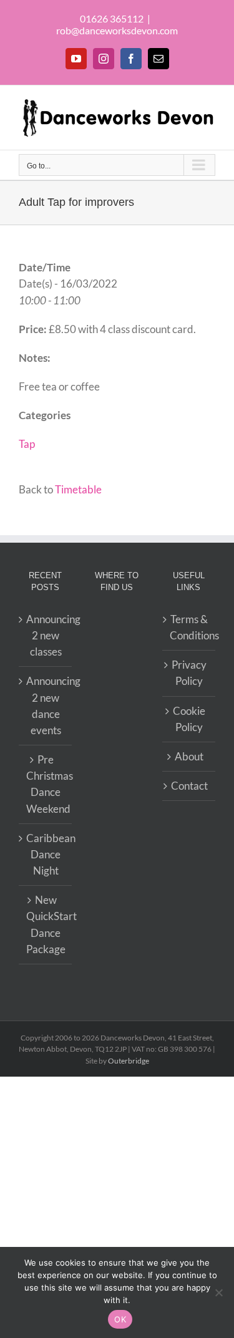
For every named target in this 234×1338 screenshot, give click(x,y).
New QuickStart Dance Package (46, 924)
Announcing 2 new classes (46, 635)
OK (120, 1319)
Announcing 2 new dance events (46, 705)
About (189, 756)
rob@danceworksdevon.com (117, 30)
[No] (218, 1292)
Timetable (78, 489)
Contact (189, 785)
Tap (27, 443)
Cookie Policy (189, 719)
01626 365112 (112, 18)
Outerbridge (128, 1060)
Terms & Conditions (189, 627)
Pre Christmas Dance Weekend (46, 784)
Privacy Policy (189, 672)
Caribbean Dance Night (46, 854)
